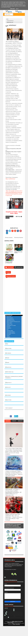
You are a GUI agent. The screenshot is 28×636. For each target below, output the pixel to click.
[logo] (6, 343)
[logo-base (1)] (8, 382)
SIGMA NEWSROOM (10, 20)
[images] (7, 357)
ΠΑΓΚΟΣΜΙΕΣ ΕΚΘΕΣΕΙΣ (11, 333)
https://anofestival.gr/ (10, 178)
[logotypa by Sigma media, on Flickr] (14, 553)
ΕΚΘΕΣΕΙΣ (8, 326)
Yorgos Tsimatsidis (16, 624)
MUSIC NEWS (9, 316)
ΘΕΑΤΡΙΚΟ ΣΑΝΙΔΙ (10, 330)
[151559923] (8, 395)
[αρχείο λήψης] (8, 348)
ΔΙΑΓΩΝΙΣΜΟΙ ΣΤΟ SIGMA (11, 325)
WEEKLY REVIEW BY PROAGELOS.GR (13, 321)
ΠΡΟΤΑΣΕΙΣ (9, 334)
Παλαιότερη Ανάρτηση (18, 237)
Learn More (12, 8)
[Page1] (14, 12)
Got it (17, 8)
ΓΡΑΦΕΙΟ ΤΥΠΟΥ (10, 324)
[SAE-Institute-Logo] (9, 371)
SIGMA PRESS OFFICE (10, 320)
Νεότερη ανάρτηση (8, 237)
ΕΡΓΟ (7, 329)
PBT (13, 623)
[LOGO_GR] (7, 387)
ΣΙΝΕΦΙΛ (8, 335)
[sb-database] (8, 353)
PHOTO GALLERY (10, 317)
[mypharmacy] (8, 367)
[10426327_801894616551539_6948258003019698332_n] (14, 377)
